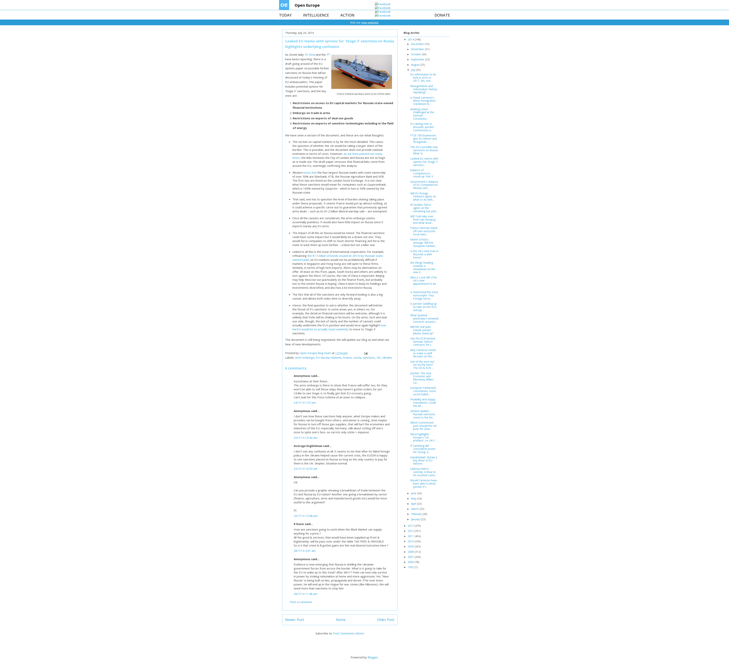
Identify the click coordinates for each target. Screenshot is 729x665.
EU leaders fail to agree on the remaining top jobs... (424, 208)
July (413, 70)
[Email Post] (365, 353)
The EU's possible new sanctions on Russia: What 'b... (424, 150)
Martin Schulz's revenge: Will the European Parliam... (423, 243)
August (415, 64)
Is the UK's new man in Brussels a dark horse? (424, 254)
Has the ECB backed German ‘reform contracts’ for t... (422, 342)
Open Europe (307, 5)
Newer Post (294, 619)
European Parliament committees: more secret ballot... (423, 391)
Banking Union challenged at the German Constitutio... (422, 113)
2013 (411, 525)
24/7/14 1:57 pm (305, 402)
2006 (411, 562)
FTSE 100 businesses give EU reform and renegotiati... (423, 139)
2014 (411, 39)
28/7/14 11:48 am (305, 594)
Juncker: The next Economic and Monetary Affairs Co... (422, 377)
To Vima (310, 54)
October (416, 54)
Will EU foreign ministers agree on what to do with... (423, 196)
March (415, 509)
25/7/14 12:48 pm (306, 516)
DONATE (442, 15)
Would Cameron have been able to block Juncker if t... (423, 483)
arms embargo (304, 357)
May (414, 498)
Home (341, 619)
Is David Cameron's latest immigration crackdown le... (423, 101)
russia (357, 357)
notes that (310, 172)
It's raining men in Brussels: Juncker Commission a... (422, 127)
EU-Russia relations (329, 357)
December (418, 44)
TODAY (285, 15)
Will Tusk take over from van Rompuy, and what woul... (423, 219)
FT (328, 54)
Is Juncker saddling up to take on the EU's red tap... (423, 307)
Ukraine (387, 357)
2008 (411, 552)
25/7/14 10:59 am (305, 468)
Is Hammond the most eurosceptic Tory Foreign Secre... (424, 295)
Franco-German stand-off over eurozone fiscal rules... (424, 231)
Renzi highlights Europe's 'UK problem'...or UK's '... (424, 437)
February (417, 514)
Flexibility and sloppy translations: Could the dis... (423, 403)
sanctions (369, 357)
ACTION (347, 15)
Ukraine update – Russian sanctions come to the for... (422, 414)
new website (369, 22)
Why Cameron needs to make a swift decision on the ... (423, 353)
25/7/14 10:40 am (305, 438)
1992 (411, 567)
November (418, 49)
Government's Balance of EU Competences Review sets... (424, 185)
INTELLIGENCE (316, 15)
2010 (411, 541)
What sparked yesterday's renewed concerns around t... (424, 318)
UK (378, 357)
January (416, 519)
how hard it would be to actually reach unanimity (339, 327)
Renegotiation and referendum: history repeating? (423, 89)
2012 (411, 531)
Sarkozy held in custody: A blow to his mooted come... (423, 472)
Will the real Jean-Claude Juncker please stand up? (422, 330)
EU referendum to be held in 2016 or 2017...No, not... (423, 78)
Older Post (385, 619)
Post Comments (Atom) (348, 633)
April (414, 503)
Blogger (373, 657)
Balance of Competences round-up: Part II (421, 173)
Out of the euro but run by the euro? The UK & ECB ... (422, 365)
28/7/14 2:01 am (305, 551)
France (347, 357)
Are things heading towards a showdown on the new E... (422, 267)
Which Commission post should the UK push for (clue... (423, 426)
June (414, 493)
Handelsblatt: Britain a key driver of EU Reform (423, 460)
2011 (411, 536)
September (418, 59)
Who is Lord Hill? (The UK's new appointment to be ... (423, 282)
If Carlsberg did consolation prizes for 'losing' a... (423, 449)
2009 (411, 546)
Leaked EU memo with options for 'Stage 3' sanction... (424, 162)
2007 (411, 557)
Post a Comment (301, 602)
